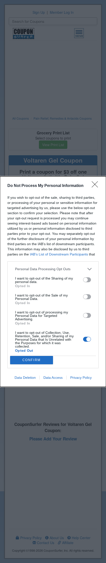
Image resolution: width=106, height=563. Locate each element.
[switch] (87, 279)
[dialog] (53, 281)
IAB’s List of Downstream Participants (59, 254)
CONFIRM (31, 360)
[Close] (96, 186)
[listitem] (53, 269)
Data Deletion (25, 378)
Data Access (53, 378)
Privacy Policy (81, 378)
